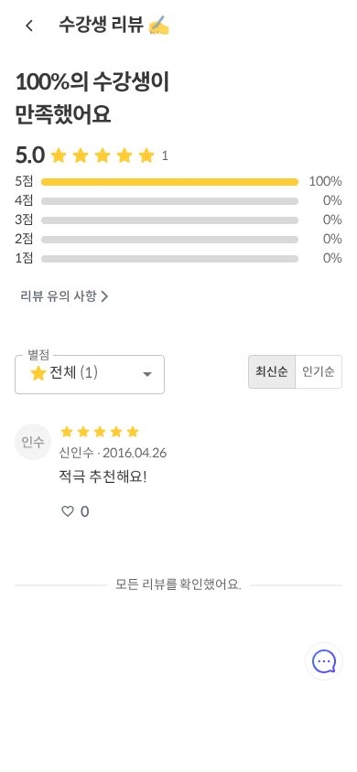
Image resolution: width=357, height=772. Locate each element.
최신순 (271, 372)
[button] (90, 374)
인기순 (318, 372)
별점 (38, 354)
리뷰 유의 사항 (58, 296)
